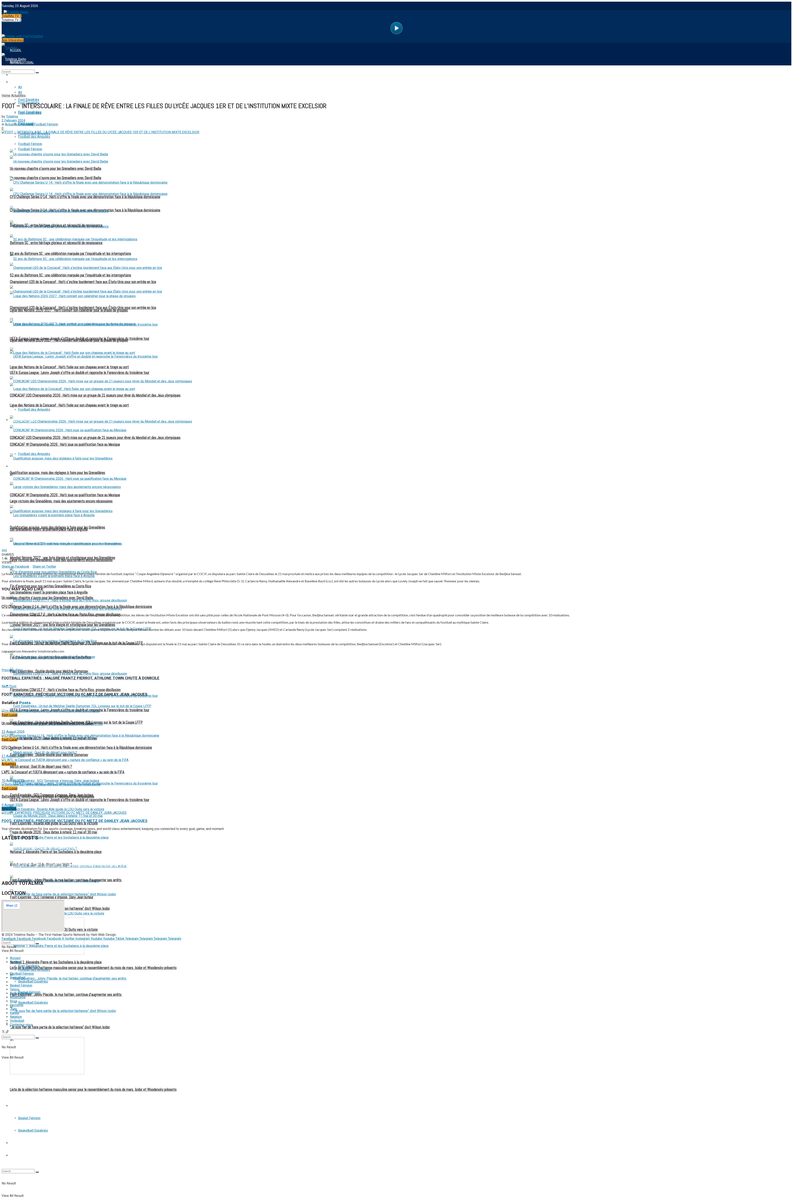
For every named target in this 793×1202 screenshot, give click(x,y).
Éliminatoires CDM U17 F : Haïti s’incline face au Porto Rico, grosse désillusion (65, 689)
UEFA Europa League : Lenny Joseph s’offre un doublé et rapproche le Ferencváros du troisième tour (79, 372)
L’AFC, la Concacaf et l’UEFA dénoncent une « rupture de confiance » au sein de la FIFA (63, 772)
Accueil (15, 958)
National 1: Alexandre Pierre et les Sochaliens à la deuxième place (56, 962)
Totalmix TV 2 (11, 20)
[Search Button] (37, 1172)
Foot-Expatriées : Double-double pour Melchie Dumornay (49, 671)
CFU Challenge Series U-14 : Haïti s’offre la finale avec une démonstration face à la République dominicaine (85, 196)
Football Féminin (22, 466)
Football (17, 82)
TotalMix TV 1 (11, 16)
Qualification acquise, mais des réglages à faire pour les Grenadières (57, 472)
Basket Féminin (29, 1118)
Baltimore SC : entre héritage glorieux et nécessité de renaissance (56, 225)
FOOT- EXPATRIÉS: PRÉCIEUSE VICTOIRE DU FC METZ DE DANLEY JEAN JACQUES (74, 821)
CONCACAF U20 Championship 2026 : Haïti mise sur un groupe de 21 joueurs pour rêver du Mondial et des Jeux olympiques (95, 437)
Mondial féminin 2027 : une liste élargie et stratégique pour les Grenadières (62, 557)
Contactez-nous (21, 1025)
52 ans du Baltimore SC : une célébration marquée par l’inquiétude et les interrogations (70, 275)
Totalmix (12, 116)
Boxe (13, 1001)
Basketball (19, 1105)
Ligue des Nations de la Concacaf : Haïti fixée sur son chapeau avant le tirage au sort (69, 405)
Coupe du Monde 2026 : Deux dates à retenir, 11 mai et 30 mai (53, 832)
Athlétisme (18, 997)
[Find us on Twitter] (4, 1032)
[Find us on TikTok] (7, 1032)
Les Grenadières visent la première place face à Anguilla (49, 592)
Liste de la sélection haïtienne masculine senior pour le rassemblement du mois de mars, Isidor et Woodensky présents (93, 1089)
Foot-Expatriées (30, 113)
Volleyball (17, 1021)
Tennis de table (21, 1155)
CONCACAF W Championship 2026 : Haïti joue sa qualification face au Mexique (65, 495)
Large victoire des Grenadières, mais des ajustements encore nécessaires (61, 501)
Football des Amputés (34, 409)
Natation (16, 1017)
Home (6, 95)
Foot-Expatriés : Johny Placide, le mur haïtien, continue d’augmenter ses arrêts (66, 994)
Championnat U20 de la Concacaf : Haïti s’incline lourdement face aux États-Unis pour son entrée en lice (83, 281)
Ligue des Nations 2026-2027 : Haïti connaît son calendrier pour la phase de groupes (69, 310)
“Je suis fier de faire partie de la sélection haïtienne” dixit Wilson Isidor (60, 1027)
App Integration (13, 40)
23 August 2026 (13, 732)
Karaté (14, 1013)
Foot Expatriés (21, 685)
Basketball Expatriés (33, 1130)
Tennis (15, 1143)
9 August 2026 (12, 805)
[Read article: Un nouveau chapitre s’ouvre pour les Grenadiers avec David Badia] (396, 711)
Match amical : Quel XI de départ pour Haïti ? (41, 766)
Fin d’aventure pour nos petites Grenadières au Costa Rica (50, 586)
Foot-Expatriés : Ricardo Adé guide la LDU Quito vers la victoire (54, 823)
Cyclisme (16, 1005)
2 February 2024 (13, 120)
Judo (13, 1009)
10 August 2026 (13, 780)
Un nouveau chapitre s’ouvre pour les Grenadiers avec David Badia (55, 168)
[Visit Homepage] (15, 11)
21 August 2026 (13, 756)
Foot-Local (9, 715)
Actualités (18, 95)
